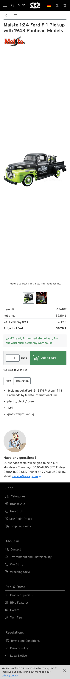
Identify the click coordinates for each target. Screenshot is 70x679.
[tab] (8, 381)
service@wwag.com (25, 476)
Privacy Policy (17, 648)
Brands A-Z (15, 504)
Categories (15, 496)
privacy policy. (10, 675)
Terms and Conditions (22, 641)
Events (12, 610)
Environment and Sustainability (28, 557)
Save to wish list (17, 370)
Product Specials (19, 595)
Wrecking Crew (17, 572)
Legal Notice (16, 656)
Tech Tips (13, 618)
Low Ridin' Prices (18, 519)
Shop (21, 5)
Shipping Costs (18, 526)
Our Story (14, 564)
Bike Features (17, 603)
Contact (13, 550)
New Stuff (14, 511)
